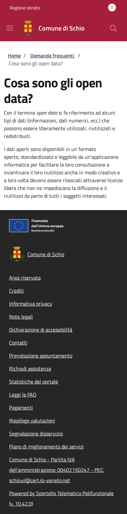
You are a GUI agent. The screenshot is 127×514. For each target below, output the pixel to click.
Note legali (21, 316)
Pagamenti (21, 407)
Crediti (16, 291)
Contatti (18, 342)
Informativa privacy (30, 303)
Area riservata (25, 278)
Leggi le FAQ (22, 394)
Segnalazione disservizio (36, 433)
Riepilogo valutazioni (32, 420)
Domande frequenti (52, 55)
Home (14, 55)
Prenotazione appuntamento (40, 355)
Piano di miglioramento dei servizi (46, 446)
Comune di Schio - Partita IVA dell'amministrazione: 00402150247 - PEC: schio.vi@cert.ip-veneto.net (56, 470)
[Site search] (113, 28)
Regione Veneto (25, 7)
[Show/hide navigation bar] (10, 28)
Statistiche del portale (33, 381)
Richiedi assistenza (30, 368)
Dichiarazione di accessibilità (40, 329)
